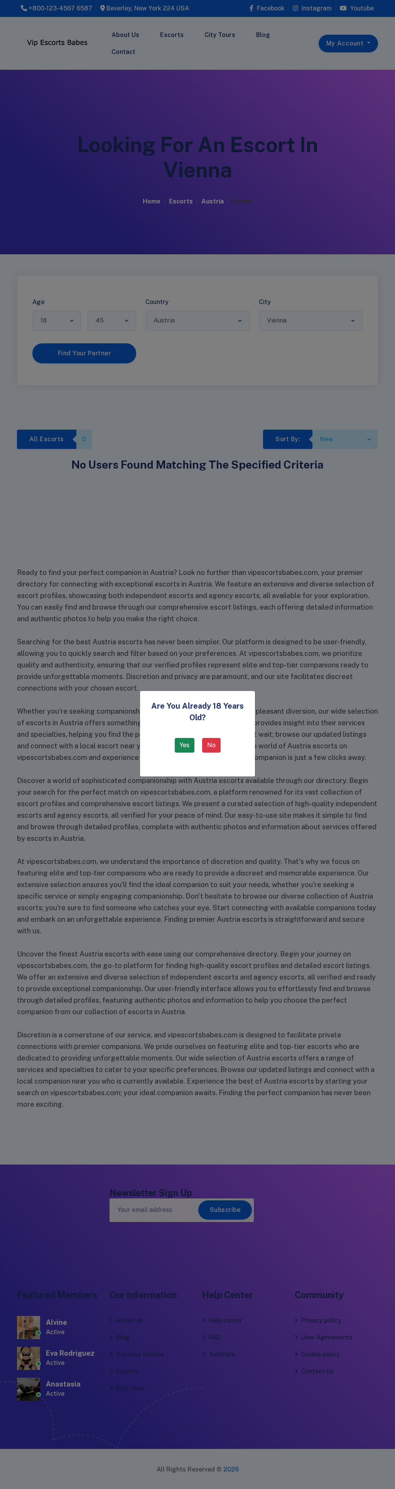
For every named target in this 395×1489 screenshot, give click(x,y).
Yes (184, 745)
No (211, 745)
